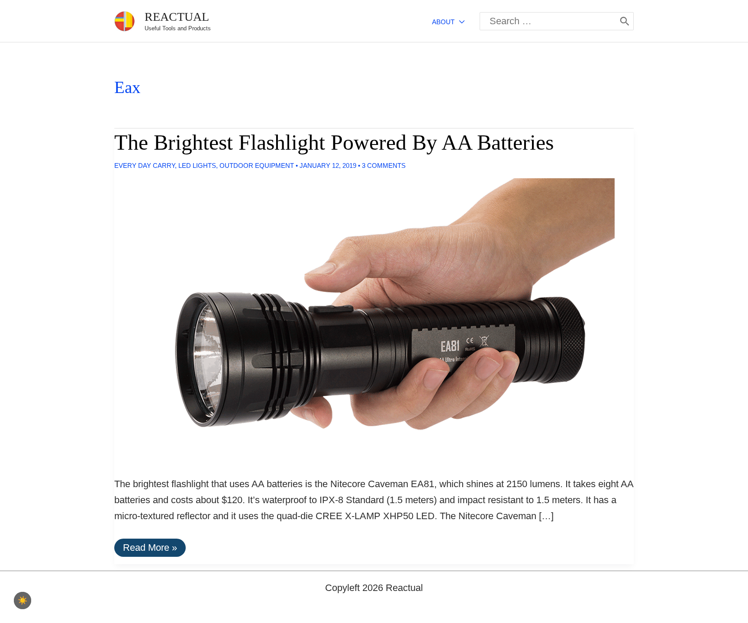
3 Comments (384, 165)
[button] (459, 22)
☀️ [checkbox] (22, 600)
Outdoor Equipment (256, 165)
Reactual (177, 16)
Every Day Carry (144, 165)
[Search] (624, 21)
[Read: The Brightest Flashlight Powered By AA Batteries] (357, 319)
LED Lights (197, 165)
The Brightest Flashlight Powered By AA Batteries (334, 142)
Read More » (150, 549)
